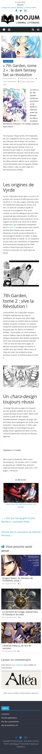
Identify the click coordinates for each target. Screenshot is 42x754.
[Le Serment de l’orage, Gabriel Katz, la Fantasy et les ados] (21, 590)
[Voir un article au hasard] (38, 29)
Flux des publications (9, 718)
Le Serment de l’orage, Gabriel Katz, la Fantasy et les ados (20, 613)
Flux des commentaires (10, 721)
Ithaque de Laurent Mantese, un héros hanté (19, 7)
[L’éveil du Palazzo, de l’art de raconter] (21, 623)
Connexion (5, 714)
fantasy (22, 82)
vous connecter (17, 665)
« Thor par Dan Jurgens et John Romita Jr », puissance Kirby (18, 520)
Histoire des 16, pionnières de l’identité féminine (21, 534)
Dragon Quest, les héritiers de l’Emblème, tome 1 (17, 579)
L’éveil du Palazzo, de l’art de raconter (16, 647)
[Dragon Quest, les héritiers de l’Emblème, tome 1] (21, 556)
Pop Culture (8, 61)
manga (28, 82)
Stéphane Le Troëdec (27, 79)
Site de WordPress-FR (9, 725)
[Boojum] (4, 29)
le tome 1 (11, 227)
